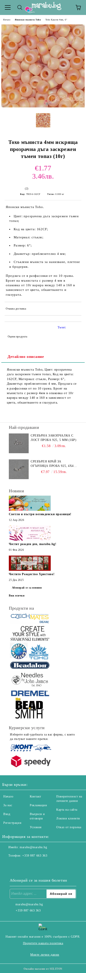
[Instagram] (17, 864)
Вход (6, 814)
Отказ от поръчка (68, 827)
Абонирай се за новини (27, 587)
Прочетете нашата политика (43, 943)
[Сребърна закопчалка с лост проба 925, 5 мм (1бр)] (19, 443)
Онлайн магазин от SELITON (43, 968)
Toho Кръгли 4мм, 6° (56, 19)
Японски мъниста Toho (28, 19)
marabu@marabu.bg (33, 847)
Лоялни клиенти (68, 818)
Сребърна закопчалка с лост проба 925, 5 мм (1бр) (54, 438)
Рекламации (38, 805)
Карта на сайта (66, 809)
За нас (7, 805)
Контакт (35, 796)
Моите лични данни (44, 954)
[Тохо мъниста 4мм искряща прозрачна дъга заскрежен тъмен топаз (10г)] (43, 106)
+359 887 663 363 (34, 855)
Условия (35, 827)
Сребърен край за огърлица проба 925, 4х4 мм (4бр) (52, 464)
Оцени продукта (17, 336)
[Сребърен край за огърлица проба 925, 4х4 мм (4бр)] (19, 469)
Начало (6, 19)
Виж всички (17, 595)
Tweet (62, 327)
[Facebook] (7, 864)
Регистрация (12, 822)
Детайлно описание (25, 356)
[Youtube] (27, 864)
